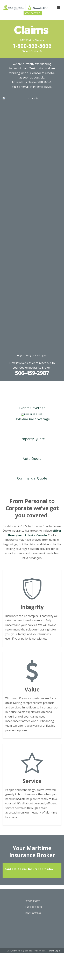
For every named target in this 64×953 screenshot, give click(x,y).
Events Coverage (32, 407)
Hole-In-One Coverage (32, 419)
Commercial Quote (32, 478)
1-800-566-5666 (32, 45)
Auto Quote (32, 458)
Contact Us (32, 13)
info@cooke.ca (32, 912)
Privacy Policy (32, 900)
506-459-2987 (32, 373)
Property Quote (32, 438)
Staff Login (55, 950)
